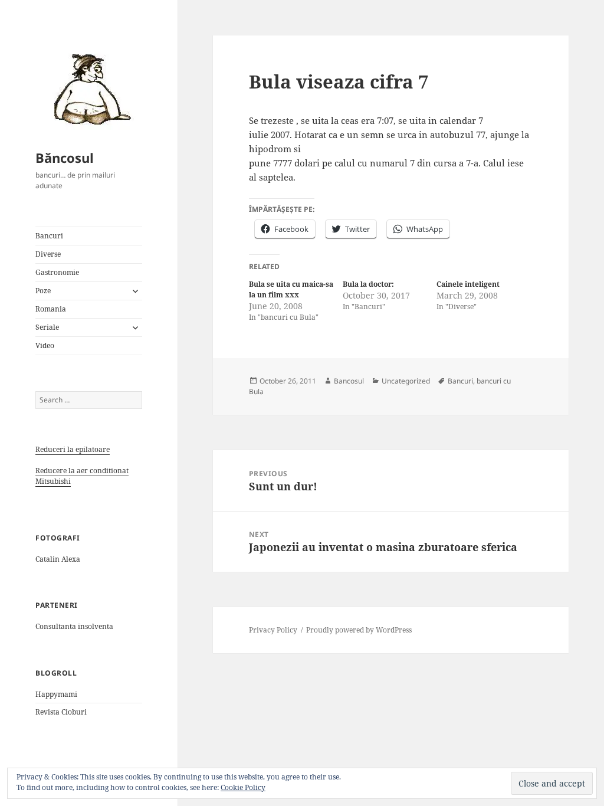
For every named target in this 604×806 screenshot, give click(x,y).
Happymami (56, 694)
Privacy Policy (273, 630)
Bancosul (349, 381)
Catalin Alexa (57, 559)
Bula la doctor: (368, 284)
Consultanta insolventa (74, 626)
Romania (50, 309)
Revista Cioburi (61, 712)
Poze (43, 291)
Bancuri (49, 236)
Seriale (47, 327)
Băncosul (64, 157)
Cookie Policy (243, 787)
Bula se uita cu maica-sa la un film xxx (291, 289)
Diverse (48, 254)
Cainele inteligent (468, 284)
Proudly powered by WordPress (359, 630)
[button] (88, 88)
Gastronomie (57, 272)
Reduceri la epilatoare (72, 449)
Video (44, 345)
